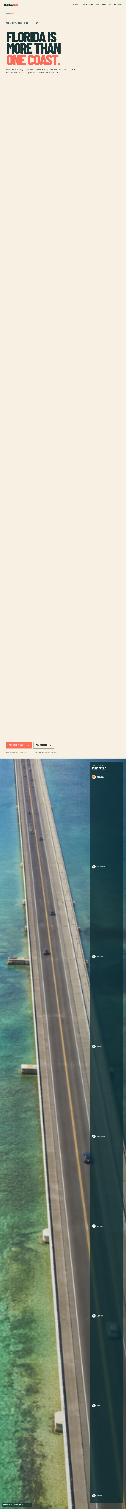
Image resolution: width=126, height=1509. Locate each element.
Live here (118, 4)
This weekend (87, 4)
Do (110, 4)
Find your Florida (19, 745)
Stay (104, 4)
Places (75, 4)
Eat (97, 4)
